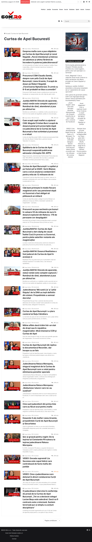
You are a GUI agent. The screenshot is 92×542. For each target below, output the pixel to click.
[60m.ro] (11, 15)
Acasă (7, 33)
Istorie (82, 9)
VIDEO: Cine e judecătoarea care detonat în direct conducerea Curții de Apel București (39, 477)
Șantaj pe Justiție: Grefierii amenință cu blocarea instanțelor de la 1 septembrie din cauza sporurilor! (76, 89)
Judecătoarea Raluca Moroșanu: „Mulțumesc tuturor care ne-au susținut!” (38, 388)
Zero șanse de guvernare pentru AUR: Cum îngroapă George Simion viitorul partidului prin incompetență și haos (76, 97)
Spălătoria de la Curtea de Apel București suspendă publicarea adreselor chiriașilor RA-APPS (37, 150)
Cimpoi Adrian (27, 48)
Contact (87, 9)
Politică (43, 9)
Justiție (49, 9)
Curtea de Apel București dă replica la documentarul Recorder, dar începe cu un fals (39, 348)
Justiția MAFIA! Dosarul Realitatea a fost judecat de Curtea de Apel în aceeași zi (40, 254)
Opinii (77, 9)
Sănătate (71, 9)
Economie (55, 9)
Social (66, 9)
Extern (61, 9)
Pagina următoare (51, 520)
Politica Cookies (14, 536)
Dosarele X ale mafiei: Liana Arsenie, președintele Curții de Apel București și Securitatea (40, 421)
